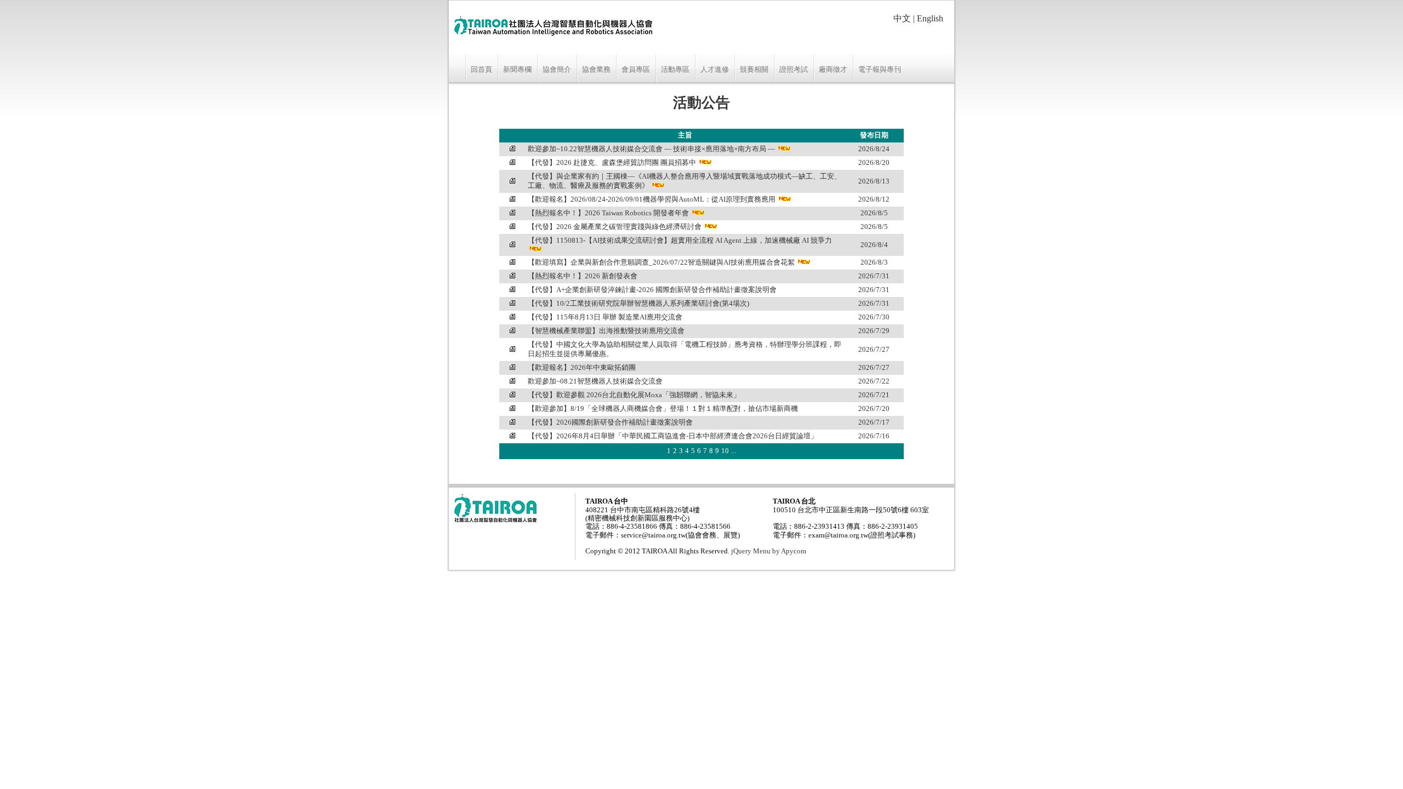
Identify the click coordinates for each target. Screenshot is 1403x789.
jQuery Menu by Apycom (768, 551)
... (733, 451)
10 (725, 451)
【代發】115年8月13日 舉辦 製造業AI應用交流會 (605, 317)
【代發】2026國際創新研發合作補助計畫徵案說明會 (610, 422)
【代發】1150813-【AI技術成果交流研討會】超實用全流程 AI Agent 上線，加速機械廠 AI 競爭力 (680, 240)
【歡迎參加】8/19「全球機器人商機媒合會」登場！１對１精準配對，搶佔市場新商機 (663, 409)
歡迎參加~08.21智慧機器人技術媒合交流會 (595, 381)
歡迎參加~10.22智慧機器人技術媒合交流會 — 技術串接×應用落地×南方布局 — (651, 149)
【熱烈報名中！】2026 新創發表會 (582, 276)
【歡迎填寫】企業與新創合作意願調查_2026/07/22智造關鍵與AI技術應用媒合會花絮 (661, 262)
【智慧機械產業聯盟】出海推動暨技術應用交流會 (606, 331)
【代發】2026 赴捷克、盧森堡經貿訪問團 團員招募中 (612, 163)
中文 (902, 18)
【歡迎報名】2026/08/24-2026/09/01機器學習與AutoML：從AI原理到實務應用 (651, 199)
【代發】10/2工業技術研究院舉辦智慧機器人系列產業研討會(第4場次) (638, 303)
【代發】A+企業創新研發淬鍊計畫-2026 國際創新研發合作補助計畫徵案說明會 (652, 290)
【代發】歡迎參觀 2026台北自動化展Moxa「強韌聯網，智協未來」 (634, 395)
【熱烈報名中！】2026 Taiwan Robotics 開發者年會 (608, 213)
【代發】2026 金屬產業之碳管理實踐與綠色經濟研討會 (615, 227)
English (930, 18)
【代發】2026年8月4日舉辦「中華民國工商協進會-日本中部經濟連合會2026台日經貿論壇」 (673, 436)
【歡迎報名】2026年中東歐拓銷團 (582, 367)
